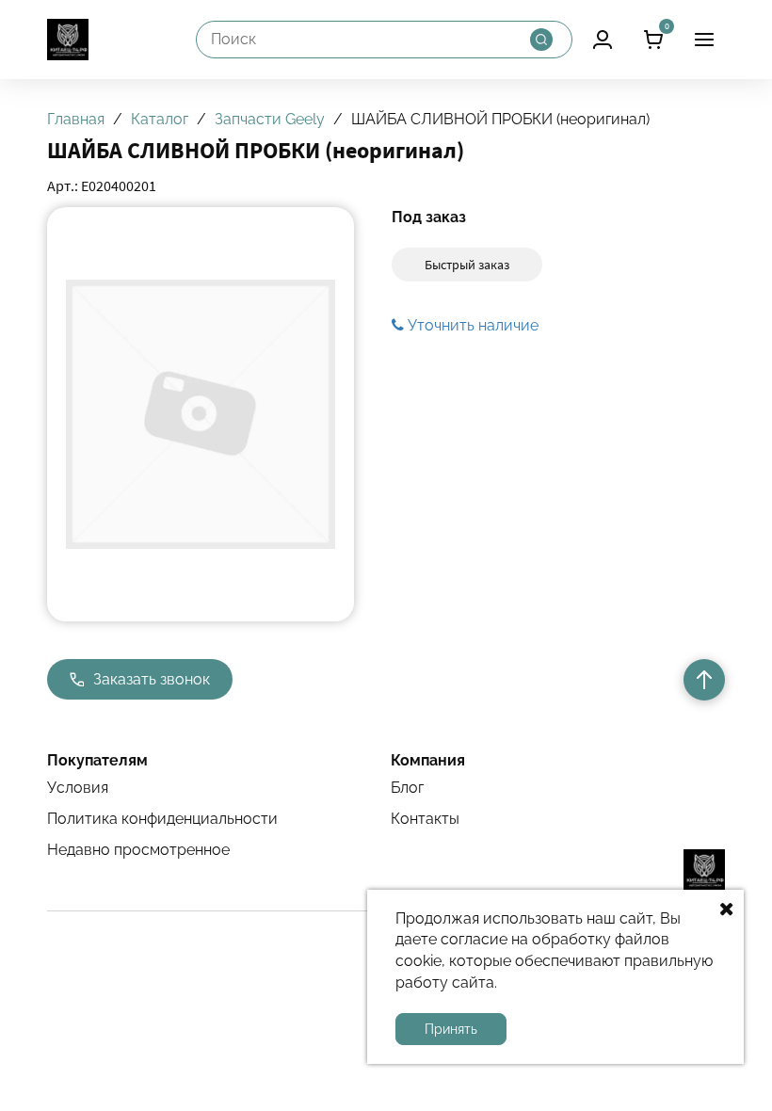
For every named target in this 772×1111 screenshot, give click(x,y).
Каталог (159, 119)
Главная (76, 119)
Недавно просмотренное (138, 850)
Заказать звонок (151, 679)
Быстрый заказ (467, 264)
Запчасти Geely (270, 119)
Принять (451, 1029)
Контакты (425, 819)
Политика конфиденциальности (162, 819)
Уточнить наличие (471, 325)
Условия (77, 788)
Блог (407, 788)
